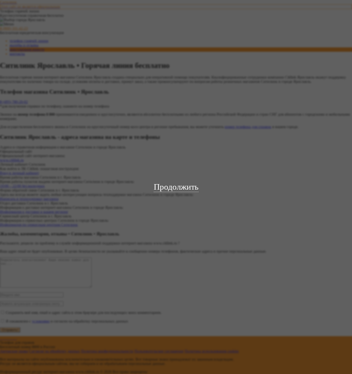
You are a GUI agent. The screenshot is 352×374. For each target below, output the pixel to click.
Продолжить (176, 187)
